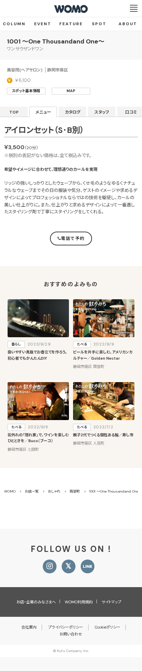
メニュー (43, 112)
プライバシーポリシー (65, 627)
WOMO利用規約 (79, 602)
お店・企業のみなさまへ (36, 602)
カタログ (72, 112)
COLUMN (14, 24)
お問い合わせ (71, 634)
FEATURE (71, 24)
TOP (14, 112)
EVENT (42, 24)
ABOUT (128, 24)
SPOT (99, 24)
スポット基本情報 (26, 90)
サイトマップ (111, 602)
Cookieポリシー (107, 627)
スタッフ (101, 112)
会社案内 (29, 627)
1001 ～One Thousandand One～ (55, 41)
